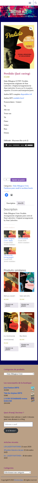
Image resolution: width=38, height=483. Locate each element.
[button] (31, 28)
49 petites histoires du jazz (14, 450)
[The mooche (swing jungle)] (10, 250)
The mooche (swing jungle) (8, 256)
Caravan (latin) (23, 238)
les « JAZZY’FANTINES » (13, 456)
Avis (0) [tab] (20, 203)
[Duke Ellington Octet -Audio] (10, 233)
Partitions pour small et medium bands (18, 188)
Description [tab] (10, 203)
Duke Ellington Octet (20, 186)
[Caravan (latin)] (24, 233)
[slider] (30, 145)
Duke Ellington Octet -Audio (9, 239)
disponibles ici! (26, 94)
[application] (19, 145)
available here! (18, 98)
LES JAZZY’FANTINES (12, 447)
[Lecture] (6, 145)
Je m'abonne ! (11, 430)
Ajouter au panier (18, 180)
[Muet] (26, 145)
